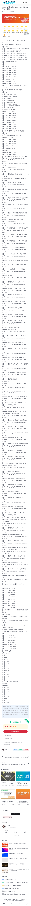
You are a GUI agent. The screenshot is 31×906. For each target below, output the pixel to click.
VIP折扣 (17, 727)
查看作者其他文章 (15, 835)
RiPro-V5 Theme (15, 899)
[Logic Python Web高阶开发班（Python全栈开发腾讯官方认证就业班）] (8, 776)
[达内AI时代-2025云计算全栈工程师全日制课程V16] (5, 850)
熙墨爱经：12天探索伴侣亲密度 (12, 885)
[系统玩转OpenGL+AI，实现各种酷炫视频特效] (23, 776)
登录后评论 (16, 813)
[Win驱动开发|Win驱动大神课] (5, 855)
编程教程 (12, 11)
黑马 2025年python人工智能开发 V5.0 (18, 858)
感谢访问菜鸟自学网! (9, 891)
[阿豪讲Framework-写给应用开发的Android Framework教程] (5, 871)
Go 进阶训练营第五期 (10, 879)
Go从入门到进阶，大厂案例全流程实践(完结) (16, 882)
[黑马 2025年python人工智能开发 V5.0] (5, 860)
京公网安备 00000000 (19, 900)
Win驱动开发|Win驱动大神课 (16, 853)
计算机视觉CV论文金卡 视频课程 (16, 864)
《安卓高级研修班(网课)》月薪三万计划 (23, 802)
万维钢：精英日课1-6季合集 (11, 888)
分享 (16, 749)
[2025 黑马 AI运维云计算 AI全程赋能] (5, 845)
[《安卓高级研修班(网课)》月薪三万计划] (23, 794)
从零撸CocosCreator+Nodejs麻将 (8, 802)
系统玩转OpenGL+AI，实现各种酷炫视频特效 (23, 784)
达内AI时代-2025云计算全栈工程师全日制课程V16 (18, 849)
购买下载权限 (16, 731)
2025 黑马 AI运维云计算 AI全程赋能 (17, 843)
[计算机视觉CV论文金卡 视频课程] (5, 865)
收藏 (21, 749)
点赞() (26, 749)
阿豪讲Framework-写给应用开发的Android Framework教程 (19, 869)
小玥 (6, 750)
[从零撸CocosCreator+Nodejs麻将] (8, 794)
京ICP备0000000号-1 (11, 900)
